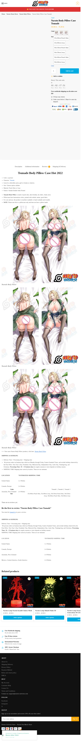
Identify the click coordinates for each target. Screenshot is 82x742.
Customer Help (6, 685)
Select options (18, 617)
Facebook (5, 701)
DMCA (4, 675)
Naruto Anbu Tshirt (12, 735)
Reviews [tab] (45, 166)
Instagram (5, 704)
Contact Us (5, 688)
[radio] (56, 33)
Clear (52, 65)
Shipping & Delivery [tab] (59, 166)
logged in (13, 512)
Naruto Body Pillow (25, 14)
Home (3, 14)
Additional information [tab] (32, 166)
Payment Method (7, 670)
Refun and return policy (9, 673)
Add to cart (69, 71)
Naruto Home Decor (12, 14)
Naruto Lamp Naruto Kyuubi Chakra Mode (17, 610)
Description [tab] (18, 166)
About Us (5, 662)
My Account (5, 682)
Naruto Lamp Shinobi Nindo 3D (45, 610)
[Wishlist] (29, 578)
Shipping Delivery (7, 664)
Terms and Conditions (8, 691)
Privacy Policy (6, 667)
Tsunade (12, 180)
